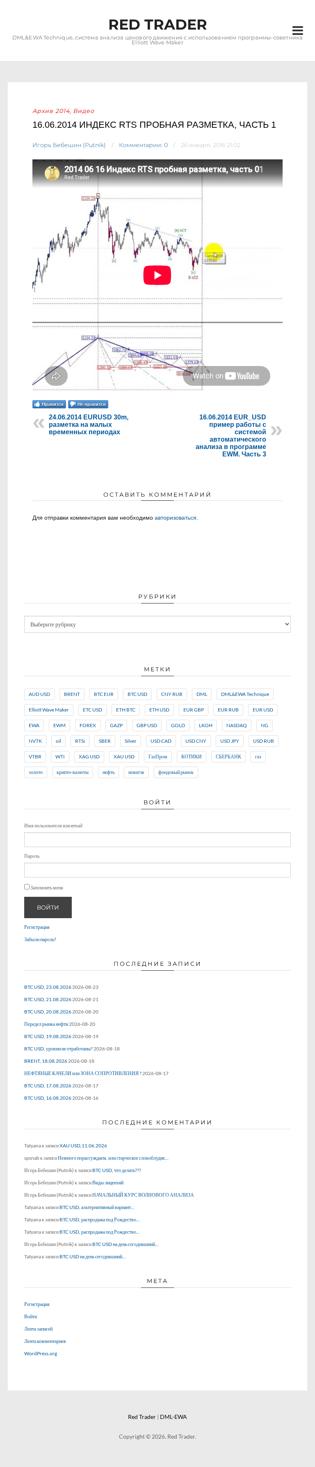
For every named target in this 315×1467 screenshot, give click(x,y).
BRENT (72, 694)
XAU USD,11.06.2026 (83, 1145)
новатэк (136, 772)
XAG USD (89, 756)
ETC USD (92, 710)
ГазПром (157, 756)
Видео (83, 111)
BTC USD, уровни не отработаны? (58, 1049)
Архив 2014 (51, 111)
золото (36, 772)
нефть (108, 772)
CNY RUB (172, 694)
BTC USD (137, 694)
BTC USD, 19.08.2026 (47, 1036)
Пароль (31, 856)
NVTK (35, 741)
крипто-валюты (73, 772)
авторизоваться (175, 517)
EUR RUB (228, 710)
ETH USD (159, 710)
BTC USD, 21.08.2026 (47, 999)
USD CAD (161, 741)
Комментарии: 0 (143, 145)
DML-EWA (173, 1416)
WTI (60, 756)
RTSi (80, 741)
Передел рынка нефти (46, 1024)
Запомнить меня (46, 887)
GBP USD (147, 725)
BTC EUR (104, 694)
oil (58, 741)
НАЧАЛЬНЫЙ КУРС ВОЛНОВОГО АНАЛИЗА (143, 1195)
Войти (48, 907)
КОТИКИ (191, 756)
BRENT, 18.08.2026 (45, 1061)
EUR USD (263, 710)
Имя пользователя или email (53, 825)
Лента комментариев (45, 1341)
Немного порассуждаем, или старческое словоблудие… (113, 1158)
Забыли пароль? (40, 939)
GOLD (178, 725)
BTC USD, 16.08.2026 (47, 1098)
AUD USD (39, 694)
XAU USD (124, 756)
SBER (105, 741)
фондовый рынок (176, 772)
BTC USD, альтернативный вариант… (97, 1207)
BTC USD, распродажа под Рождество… (99, 1219)
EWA (34, 725)
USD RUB (263, 741)
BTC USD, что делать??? (116, 1170)
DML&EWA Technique (245, 694)
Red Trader (157, 24)
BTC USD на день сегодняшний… (125, 1244)
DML (201, 694)
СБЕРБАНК (228, 756)
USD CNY (195, 741)
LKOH (205, 725)
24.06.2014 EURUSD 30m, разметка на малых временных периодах (88, 424)
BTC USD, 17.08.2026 (47, 1085)
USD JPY (229, 741)
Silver (131, 741)
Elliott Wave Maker (49, 710)
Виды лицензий (107, 1182)
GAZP (116, 725)
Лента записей (38, 1329)
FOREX (88, 725)
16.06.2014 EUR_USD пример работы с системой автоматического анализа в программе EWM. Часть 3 (231, 436)
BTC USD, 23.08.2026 (47, 987)
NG (264, 725)
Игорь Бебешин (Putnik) (69, 145)
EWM (59, 725)
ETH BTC (125, 710)
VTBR (35, 756)
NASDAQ (236, 725)
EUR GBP (193, 710)
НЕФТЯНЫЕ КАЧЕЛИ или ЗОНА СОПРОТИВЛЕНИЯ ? (83, 1073)
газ (258, 756)
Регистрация (37, 927)
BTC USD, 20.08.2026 (47, 1012)
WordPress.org (40, 1353)
